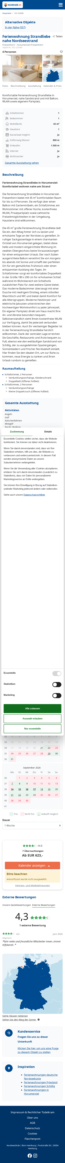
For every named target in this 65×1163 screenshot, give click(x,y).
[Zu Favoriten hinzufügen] (61, 52)
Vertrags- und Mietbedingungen (32, 885)
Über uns (32, 1117)
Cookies (32, 1133)
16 (27, 789)
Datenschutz (32, 1128)
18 (41, 789)
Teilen (59, 36)
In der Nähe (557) (15, 27)
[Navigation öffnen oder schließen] (61, 5)
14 (12, 789)
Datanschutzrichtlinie (34, 494)
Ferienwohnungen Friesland (40, 1082)
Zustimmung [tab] (17, 431)
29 (49, 753)
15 (19, 789)
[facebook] (30, 1155)
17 (34, 789)
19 (49, 789)
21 (12, 794)
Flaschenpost (32, 1138)
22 (19, 794)
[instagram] (35, 1155)
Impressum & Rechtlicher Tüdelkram (32, 1112)
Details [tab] (48, 431)
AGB (32, 1123)
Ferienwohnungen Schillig (39, 1086)
